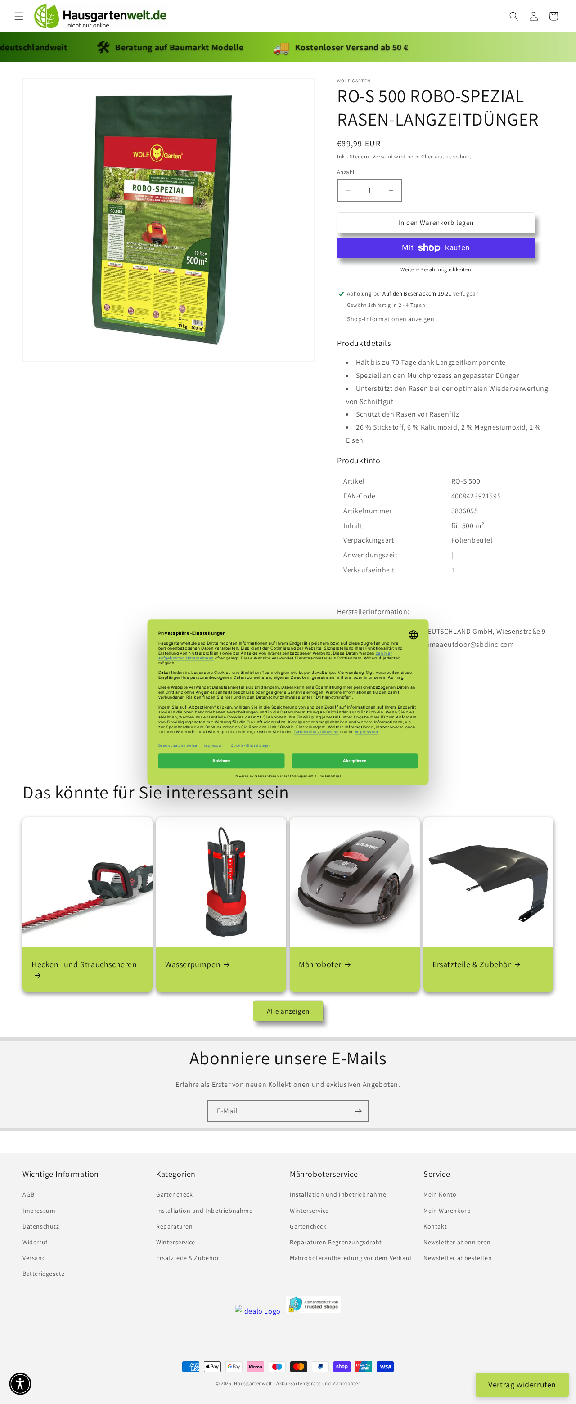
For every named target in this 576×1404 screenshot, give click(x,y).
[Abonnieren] (358, 1111)
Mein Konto (440, 1194)
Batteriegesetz (43, 1273)
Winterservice (175, 1242)
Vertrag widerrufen (522, 1384)
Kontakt (435, 1226)
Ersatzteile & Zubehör (471, 964)
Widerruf (35, 1242)
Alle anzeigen (288, 1011)
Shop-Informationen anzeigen (390, 319)
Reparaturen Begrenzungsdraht (336, 1242)
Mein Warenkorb (447, 1211)
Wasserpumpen (192, 964)
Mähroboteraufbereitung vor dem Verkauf (351, 1258)
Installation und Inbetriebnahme (204, 1211)
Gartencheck (174, 1194)
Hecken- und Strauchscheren (84, 964)
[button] (19, 16)
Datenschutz (40, 1226)
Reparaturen (174, 1226)
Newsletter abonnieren (457, 1242)
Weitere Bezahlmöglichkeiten (436, 269)
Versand (383, 156)
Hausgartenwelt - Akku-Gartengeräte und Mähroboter (297, 1383)
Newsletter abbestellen (457, 1258)
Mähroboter (320, 964)
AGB (28, 1194)
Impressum (38, 1211)
